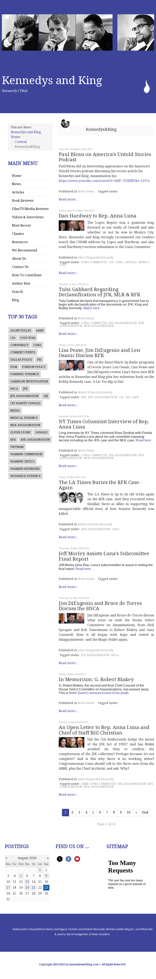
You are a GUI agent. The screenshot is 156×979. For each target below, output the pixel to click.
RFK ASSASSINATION (35, 439)
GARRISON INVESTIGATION (29, 381)
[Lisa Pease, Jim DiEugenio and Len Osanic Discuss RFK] (71, 365)
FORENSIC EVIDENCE (24, 374)
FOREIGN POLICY (34, 366)
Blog (15, 300)
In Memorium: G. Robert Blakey (96, 679)
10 (128, 812)
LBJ (45, 396)
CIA (12, 337)
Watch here (91, 308)
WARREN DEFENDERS (25, 468)
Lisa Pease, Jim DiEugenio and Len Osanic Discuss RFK (99, 352)
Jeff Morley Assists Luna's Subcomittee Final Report (104, 556)
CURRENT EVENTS (22, 352)
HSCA (14, 388)
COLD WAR (27, 337)
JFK (25, 388)
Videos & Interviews (27, 217)
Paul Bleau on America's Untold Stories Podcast (105, 157)
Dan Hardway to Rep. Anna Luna (97, 216)
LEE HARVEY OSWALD (25, 403)
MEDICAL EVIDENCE (24, 417)
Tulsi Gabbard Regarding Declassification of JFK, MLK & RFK (99, 292)
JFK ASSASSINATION (24, 396)
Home (16, 176)
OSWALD (41, 432)
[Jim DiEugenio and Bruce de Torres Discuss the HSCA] (71, 618)
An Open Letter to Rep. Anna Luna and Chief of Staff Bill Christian (104, 730)
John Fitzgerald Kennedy (96, 257)
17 (8, 887)
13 (27, 882)
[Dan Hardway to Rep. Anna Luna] (71, 225)
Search (17, 292)
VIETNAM (17, 446)
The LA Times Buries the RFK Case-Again (100, 485)
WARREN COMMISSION (26, 454)
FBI (39, 359)
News (16, 184)
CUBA (37, 345)
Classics (18, 234)
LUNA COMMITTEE (94, 262)
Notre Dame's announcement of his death (99, 693)
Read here (143, 440)
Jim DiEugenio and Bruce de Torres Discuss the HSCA (100, 605)
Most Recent (21, 225)
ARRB (39, 330)
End (145, 812)
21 (33, 887)
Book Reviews (23, 201)
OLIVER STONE (20, 432)
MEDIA (15, 410)
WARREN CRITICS (22, 461)
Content (21, 142)
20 (27, 887)
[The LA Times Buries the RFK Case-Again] (71, 497)
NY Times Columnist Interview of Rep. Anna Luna (104, 424)
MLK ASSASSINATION (25, 425)
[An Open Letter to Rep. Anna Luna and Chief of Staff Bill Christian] (71, 742)
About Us (19, 259)
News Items (86, 191)
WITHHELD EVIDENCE (25, 476)
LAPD (135, 397)
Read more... (68, 199)
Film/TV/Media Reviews (30, 209)
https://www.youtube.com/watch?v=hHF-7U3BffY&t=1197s (104, 181)
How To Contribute (27, 275)
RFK (13, 439)
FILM (13, 366)
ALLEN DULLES (20, 330)
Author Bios (21, 283)
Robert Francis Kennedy (95, 392)
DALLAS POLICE (21, 359)
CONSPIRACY (19, 345)
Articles (18, 192)
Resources (20, 242)
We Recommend (24, 250)
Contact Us (20, 267)
